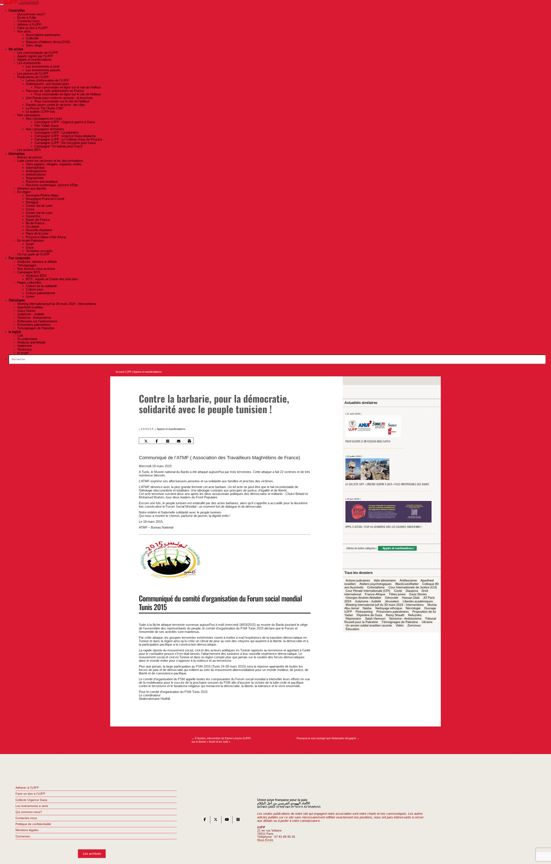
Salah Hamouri (375, 618)
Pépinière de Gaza (369, 615)
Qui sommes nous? (28, 812)
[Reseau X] (216, 820)
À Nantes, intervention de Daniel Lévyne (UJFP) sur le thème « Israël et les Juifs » (221, 740)
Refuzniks (414, 615)
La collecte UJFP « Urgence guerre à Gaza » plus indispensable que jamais (387, 484)
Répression (353, 618)
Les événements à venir (31, 806)
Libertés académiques (418, 601)
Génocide (391, 598)
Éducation (352, 629)
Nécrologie (413, 608)
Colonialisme (376, 587)
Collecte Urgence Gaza (31, 800)
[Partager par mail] (178, 441)
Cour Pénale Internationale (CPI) (368, 591)
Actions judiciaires (358, 580)
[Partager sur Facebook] (157, 441)
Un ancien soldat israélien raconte (369, 625)
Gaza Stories (418, 594)
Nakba (367, 608)
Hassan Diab (410, 598)
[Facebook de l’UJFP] (205, 820)
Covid (398, 591)
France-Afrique (375, 594)
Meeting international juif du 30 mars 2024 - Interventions (385, 604)
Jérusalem (392, 601)
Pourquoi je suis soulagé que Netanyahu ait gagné (328, 738)
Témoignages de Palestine (400, 622)
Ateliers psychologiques (375, 584)
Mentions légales (27, 830)
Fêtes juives (397, 594)
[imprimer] (189, 441)
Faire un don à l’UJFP (30, 793)
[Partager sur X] (146, 441)
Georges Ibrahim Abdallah (363, 598)
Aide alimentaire (385, 580)
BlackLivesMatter (407, 584)
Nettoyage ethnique (388, 608)
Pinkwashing (364, 612)
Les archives (92, 853)
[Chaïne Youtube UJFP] (227, 820)
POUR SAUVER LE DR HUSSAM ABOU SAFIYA (367, 441)
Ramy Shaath (395, 615)
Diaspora (412, 591)
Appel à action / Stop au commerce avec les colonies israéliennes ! (383, 527)
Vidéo (400, 625)
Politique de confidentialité (33, 824)
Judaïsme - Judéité (368, 601)
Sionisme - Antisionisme (405, 618)
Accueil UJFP (123, 371)
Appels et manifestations (147, 371)
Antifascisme (408, 580)
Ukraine (427, 622)
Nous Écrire (265, 840)
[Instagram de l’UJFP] (238, 820)
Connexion (22, 836)
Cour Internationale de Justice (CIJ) (412, 587)
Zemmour (414, 625)
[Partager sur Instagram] (168, 441)
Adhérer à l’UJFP (27, 787)
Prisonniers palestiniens (392, 612)
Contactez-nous (26, 818)
